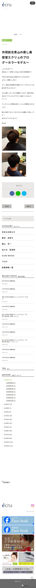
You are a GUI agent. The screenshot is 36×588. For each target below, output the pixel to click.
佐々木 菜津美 (8, 249)
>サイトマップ (30, 511)
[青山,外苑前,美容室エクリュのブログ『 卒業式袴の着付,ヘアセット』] (31, 341)
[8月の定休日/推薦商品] (31, 282)
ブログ (4, 40)
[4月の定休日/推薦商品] (31, 333)
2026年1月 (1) (11, 400)
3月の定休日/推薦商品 (8, 349)
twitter (24, 193)
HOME (15, 34)
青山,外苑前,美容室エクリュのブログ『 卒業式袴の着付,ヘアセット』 (14, 341)
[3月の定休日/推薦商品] (31, 351)
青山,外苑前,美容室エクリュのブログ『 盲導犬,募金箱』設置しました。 (14, 315)
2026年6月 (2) (11, 389)
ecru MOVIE (8, 255)
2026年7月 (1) (11, 386)
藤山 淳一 (6, 244)
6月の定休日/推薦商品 (8, 306)
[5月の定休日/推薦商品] (31, 325)
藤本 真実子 (7, 238)
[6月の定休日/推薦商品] (31, 308)
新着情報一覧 (7, 267)
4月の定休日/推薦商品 (8, 332)
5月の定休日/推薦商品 (8, 324)
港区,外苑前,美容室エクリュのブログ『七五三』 (15, 298)
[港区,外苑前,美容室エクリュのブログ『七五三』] (31, 298)
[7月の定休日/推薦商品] (31, 290)
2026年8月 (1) (11, 383)
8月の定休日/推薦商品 (8, 281)
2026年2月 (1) (11, 397)
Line (18, 193)
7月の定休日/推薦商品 (8, 289)
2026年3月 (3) (11, 395)
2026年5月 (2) (11, 392)
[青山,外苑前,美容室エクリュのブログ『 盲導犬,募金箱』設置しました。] (31, 316)
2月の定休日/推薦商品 (8, 357)
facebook (12, 193)
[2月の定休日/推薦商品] (31, 359)
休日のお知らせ (8, 232)
